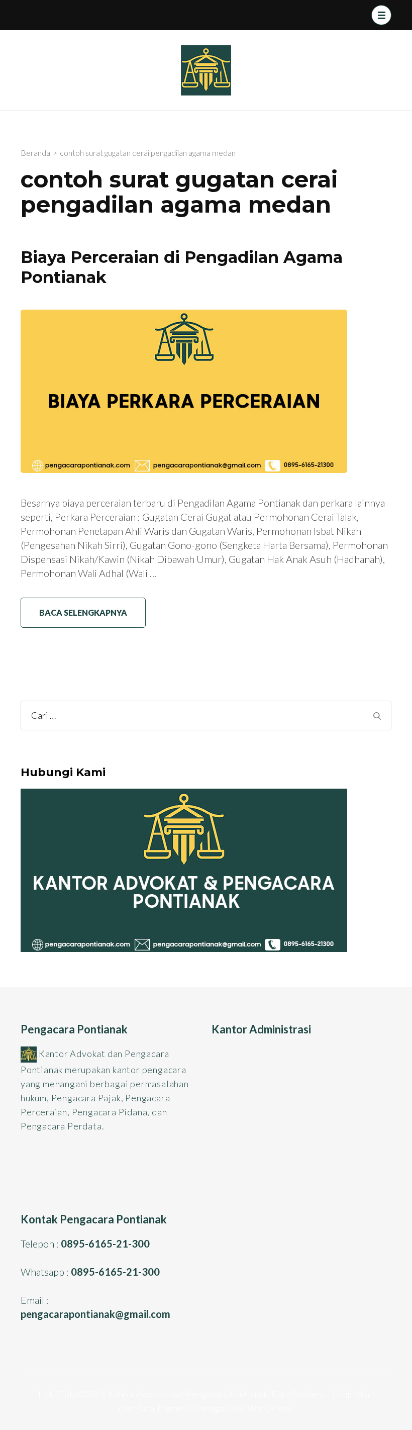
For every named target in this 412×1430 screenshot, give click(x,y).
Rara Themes (161, 1407)
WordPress (269, 1407)
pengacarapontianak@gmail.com (95, 1314)
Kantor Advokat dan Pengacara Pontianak (188, 1393)
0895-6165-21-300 (105, 1243)
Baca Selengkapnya (83, 612)
